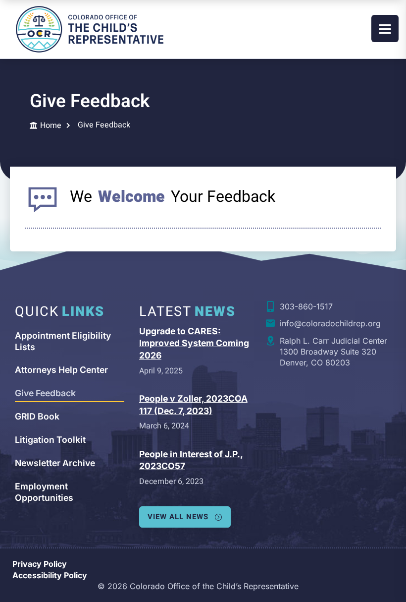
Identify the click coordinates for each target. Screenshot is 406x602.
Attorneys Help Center (61, 369)
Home (50, 125)
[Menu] (385, 28)
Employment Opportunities (44, 492)
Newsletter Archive (55, 463)
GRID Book (37, 416)
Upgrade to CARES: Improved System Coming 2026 (194, 343)
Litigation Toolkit (50, 439)
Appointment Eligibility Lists (63, 341)
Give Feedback (45, 393)
